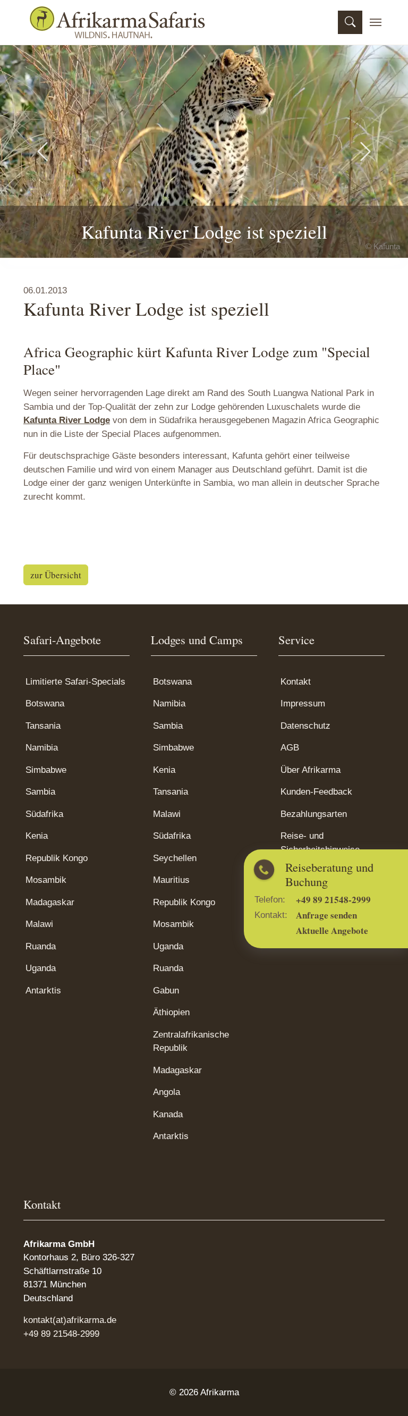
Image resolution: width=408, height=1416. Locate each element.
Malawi (39, 924)
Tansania (43, 726)
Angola (166, 1092)
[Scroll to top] (383, 1391)
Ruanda (41, 946)
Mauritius (171, 880)
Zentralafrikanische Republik (191, 1041)
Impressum (302, 703)
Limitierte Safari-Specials (75, 682)
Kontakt (295, 682)
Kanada (168, 1114)
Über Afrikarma (310, 770)
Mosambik (46, 880)
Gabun (166, 990)
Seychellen (175, 858)
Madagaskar (50, 902)
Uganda (41, 968)
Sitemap (296, 929)
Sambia (40, 792)
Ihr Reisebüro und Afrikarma (315, 878)
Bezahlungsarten (313, 814)
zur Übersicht (55, 575)
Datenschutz (305, 726)
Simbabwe (46, 770)
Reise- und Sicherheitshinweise (320, 843)
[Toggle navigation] (376, 22)
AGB (289, 748)
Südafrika (44, 814)
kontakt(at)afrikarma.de (69, 1320)
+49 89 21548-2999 (61, 1334)
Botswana (45, 703)
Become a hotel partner (326, 907)
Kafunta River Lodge (66, 420)
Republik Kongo (57, 858)
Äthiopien (171, 1012)
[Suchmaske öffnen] (350, 22)
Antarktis (43, 990)
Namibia (42, 748)
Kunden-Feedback (316, 792)
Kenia (37, 836)
